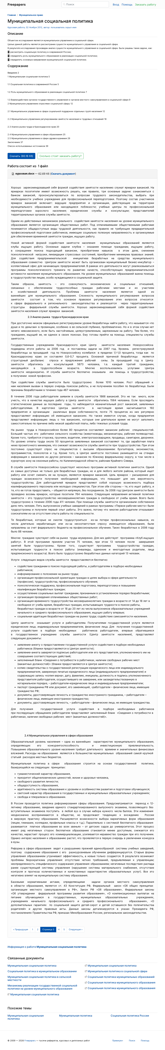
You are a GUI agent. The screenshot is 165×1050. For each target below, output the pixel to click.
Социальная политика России (130, 1015)
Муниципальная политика (75, 1015)
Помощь (127, 4)
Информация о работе (47, 946)
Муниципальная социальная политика (32, 965)
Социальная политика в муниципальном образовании (42, 971)
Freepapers (30, 1040)
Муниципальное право (31, 15)
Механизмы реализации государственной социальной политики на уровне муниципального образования (42, 987)
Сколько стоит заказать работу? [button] (60, 156)
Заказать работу (145, 4)
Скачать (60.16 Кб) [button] (21, 156)
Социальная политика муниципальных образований (121, 976)
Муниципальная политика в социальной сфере (117, 971)
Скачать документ (63, 173)
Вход (116, 4)
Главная (12, 15)
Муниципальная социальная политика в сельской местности (39, 978)
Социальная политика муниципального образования (121, 982)
